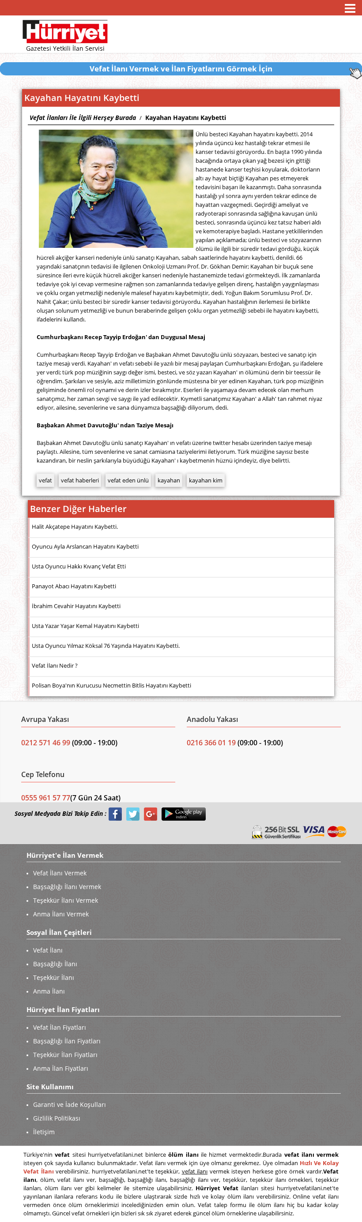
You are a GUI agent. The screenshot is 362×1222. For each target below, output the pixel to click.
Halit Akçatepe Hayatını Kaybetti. (75, 527)
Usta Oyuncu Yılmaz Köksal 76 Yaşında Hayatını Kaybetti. (106, 646)
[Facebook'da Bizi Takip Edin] (115, 814)
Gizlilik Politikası (56, 1118)
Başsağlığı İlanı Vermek (67, 886)
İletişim (44, 1132)
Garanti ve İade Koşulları (69, 1104)
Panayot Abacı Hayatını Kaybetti (74, 586)
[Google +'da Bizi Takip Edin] (150, 814)
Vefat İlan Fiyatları (59, 1027)
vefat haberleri (80, 480)
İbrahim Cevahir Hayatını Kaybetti (76, 606)
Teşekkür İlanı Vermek (65, 900)
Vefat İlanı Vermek (60, 873)
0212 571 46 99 (46, 742)
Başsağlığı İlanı (55, 964)
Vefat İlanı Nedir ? (55, 665)
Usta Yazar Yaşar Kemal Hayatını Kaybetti (85, 626)
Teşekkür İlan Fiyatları (65, 1054)
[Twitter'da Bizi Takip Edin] (133, 814)
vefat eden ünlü (128, 480)
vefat (45, 480)
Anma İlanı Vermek (61, 914)
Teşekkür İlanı (53, 977)
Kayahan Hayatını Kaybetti (185, 117)
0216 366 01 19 (211, 742)
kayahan (169, 480)
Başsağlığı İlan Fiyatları (67, 1041)
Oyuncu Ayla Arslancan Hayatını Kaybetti (85, 546)
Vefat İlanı (48, 950)
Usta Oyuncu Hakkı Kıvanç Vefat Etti (79, 566)
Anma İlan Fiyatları (60, 1068)
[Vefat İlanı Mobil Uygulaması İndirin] (184, 814)
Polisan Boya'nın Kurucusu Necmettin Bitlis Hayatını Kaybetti (111, 685)
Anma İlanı (49, 991)
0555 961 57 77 (45, 798)
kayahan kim (205, 480)
